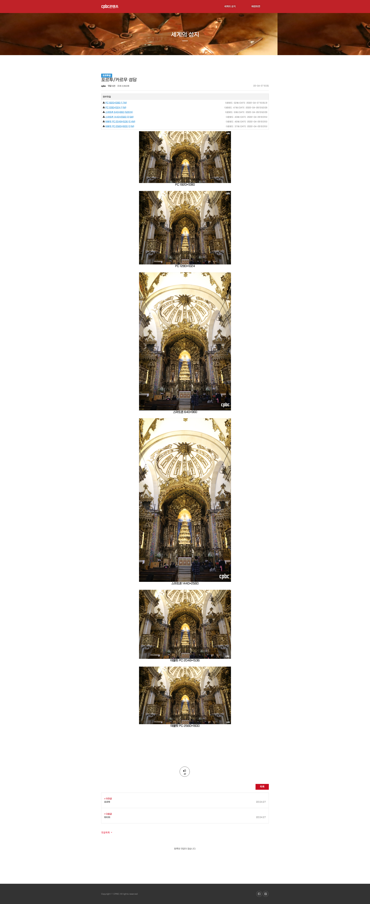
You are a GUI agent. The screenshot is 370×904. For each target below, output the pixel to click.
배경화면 (255, 6)
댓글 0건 (111, 86)
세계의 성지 (230, 6)
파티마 (185, 817)
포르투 (185, 802)
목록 (262, 786)
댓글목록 (105, 832)
